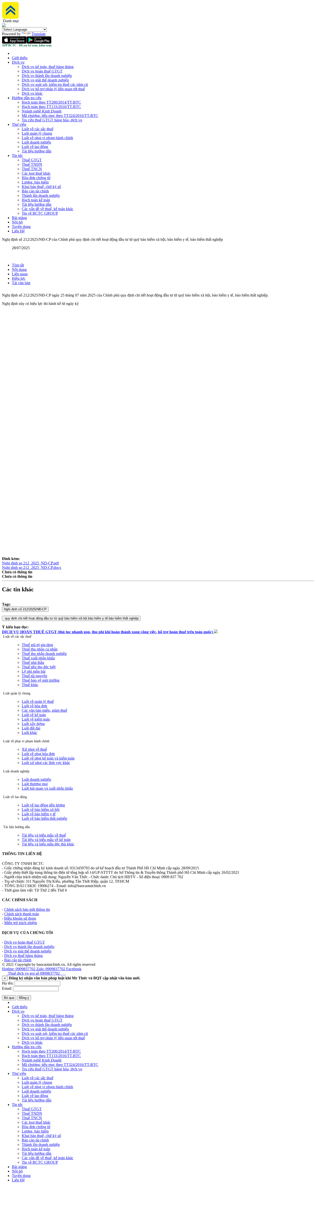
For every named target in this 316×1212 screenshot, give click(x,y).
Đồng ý (24, 998)
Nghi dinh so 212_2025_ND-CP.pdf (30, 563)
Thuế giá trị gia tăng (37, 645)
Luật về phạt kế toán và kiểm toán (48, 758)
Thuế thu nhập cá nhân (40, 649)
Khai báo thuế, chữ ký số (41, 187)
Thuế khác (30, 685)
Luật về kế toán (34, 715)
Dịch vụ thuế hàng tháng (23, 955)
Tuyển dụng (21, 226)
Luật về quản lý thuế (38, 701)
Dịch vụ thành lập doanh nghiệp (47, 76)
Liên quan (20, 274)
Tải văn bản (21, 283)
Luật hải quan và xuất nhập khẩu (47, 788)
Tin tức (17, 155)
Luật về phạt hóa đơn (38, 754)
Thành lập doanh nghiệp (41, 195)
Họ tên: (8, 983)
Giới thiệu (19, 58)
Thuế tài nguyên (34, 676)
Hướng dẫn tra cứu (26, 98)
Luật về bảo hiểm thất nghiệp (44, 818)
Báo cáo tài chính (35, 191)
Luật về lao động (35, 147)
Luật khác (29, 732)
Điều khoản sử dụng (20, 918)
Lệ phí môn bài (33, 671)
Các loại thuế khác (36, 173)
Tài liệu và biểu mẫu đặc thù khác (48, 844)
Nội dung (19, 269)
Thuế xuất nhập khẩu (38, 658)
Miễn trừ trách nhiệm (20, 923)
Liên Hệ (18, 231)
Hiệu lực (18, 278)
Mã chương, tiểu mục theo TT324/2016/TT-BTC (60, 115)
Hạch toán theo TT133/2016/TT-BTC (51, 107)
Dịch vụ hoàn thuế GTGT (42, 71)
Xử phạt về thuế (34, 749)
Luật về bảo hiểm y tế (39, 814)
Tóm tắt (18, 265)
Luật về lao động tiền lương (43, 805)
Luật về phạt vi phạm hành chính (47, 138)
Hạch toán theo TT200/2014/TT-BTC (51, 102)
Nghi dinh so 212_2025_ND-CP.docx (31, 567)
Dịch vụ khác (32, 93)
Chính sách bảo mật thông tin (27, 909)
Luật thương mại (35, 784)
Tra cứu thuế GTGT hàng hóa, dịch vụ (52, 120)
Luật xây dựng (33, 724)
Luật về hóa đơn (34, 706)
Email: (7, 988)
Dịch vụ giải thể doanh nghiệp (45, 80)
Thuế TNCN (32, 169)
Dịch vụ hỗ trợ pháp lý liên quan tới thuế (53, 89)
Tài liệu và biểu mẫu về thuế (44, 835)
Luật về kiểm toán (36, 719)
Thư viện (19, 124)
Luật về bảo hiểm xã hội (40, 809)
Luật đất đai (31, 728)
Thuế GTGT (32, 160)
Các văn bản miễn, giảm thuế (44, 710)
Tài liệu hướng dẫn (36, 151)
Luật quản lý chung (37, 133)
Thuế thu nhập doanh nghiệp (44, 654)
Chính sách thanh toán (21, 914)
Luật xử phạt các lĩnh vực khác (46, 763)
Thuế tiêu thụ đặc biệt (39, 667)
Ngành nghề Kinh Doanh (41, 111)
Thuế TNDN (32, 164)
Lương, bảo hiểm (35, 182)
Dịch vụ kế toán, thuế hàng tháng (48, 67)
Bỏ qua (9, 998)
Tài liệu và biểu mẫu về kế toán (46, 840)
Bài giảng (19, 218)
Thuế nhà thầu (33, 662)
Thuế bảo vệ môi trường (40, 680)
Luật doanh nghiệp (36, 142)
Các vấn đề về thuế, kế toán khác (47, 209)
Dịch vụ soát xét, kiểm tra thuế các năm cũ (55, 84)
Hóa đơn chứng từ (36, 178)
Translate (39, 34)
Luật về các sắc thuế (37, 129)
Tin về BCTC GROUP (40, 213)
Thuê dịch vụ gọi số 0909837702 (36, 973)
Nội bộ (17, 222)
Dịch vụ (18, 62)
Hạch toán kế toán (36, 200)
